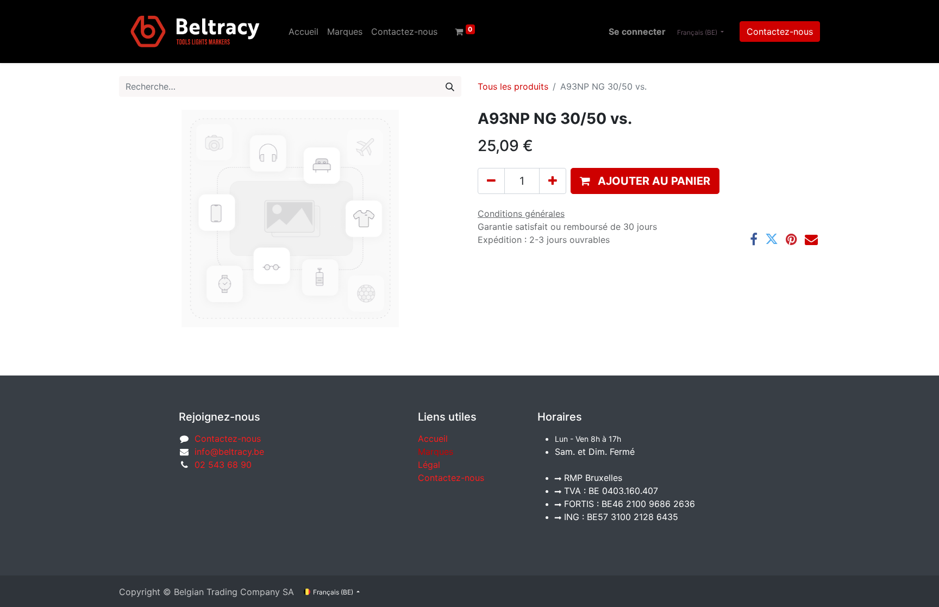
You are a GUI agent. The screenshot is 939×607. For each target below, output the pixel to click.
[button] (645, 181)
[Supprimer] (491, 181)
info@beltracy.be (229, 451)
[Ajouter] (552, 181)
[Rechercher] (450, 86)
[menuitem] (303, 31)
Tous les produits (513, 86)
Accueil (433, 438)
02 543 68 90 (223, 464)
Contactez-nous (780, 31)
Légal (429, 464)
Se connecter (637, 31)
